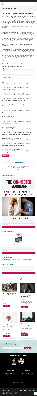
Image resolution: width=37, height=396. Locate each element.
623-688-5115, (26, 166)
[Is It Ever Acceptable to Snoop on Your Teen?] (9, 325)
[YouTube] (8, 390)
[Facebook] (3, 390)
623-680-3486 (10, 260)
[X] (6, 390)
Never (4, 78)
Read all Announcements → (19, 171)
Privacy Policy (13, 393)
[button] (32, 1)
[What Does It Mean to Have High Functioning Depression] (27, 296)
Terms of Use (8, 393)
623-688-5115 (18, 260)
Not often (8, 78)
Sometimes (14, 78)
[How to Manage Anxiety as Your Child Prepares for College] (9, 296)
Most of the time (21, 78)
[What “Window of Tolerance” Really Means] (27, 325)
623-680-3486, (20, 166)
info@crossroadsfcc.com (19, 167)
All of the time (28, 78)
